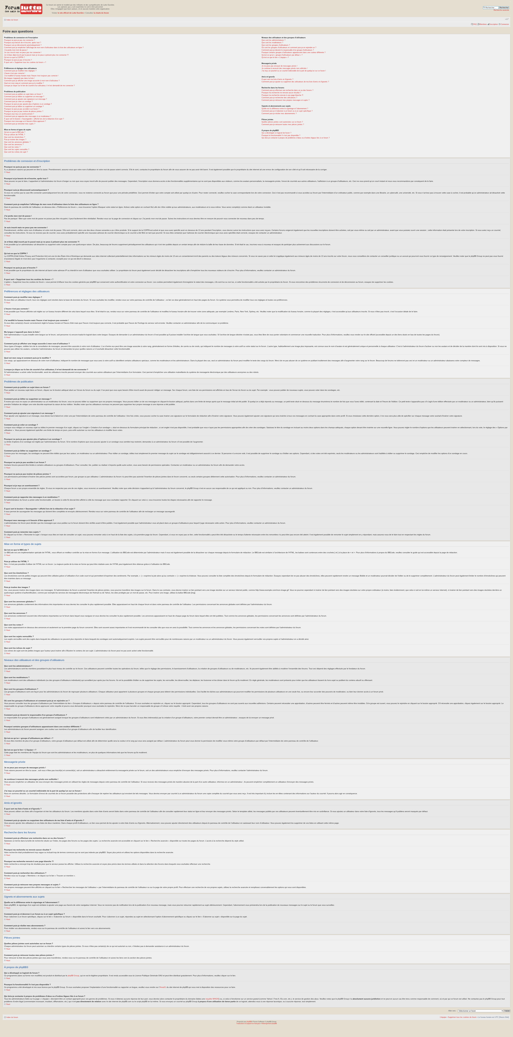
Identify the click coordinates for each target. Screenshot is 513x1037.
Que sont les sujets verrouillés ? (16, 149)
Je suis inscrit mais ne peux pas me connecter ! (22, 52)
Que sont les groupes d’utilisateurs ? (276, 45)
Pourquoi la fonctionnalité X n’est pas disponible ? (281, 135)
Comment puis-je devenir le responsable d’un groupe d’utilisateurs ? (288, 50)
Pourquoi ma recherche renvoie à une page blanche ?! (282, 95)
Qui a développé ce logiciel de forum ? (276, 133)
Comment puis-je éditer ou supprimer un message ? (24, 97)
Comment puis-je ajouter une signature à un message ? (25, 99)
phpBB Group (73, 975)
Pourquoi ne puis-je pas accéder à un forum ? (21, 109)
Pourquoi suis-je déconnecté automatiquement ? (22, 45)
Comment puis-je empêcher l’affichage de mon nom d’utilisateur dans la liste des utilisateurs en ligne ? (43, 47)
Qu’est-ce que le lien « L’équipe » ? (275, 57)
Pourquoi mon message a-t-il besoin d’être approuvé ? (25, 121)
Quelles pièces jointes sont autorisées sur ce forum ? (282, 122)
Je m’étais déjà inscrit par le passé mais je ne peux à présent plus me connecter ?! (36, 55)
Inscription (494, 24)
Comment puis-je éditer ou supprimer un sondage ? (24, 106)
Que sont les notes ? (12, 147)
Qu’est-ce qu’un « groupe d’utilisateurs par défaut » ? (282, 55)
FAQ (475, 24)
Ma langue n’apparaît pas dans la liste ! (19, 78)
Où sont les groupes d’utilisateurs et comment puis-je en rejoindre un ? (289, 47)
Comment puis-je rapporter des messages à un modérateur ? (27, 116)
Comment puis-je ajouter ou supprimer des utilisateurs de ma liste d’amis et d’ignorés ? (295, 82)
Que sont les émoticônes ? (14, 137)
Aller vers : (452, 1011)
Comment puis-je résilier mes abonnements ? (279, 113)
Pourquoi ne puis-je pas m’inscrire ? (18, 60)
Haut (8, 172)
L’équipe (443, 1017)
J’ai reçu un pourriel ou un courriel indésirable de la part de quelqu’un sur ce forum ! (294, 71)
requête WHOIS (212, 999)
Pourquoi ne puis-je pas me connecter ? (19, 40)
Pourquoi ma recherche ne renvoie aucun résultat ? (281, 93)
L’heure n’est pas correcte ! (14, 73)
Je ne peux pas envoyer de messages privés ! (279, 66)
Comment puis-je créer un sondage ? (18, 101)
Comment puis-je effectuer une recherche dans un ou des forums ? (287, 90)
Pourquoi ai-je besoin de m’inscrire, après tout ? (22, 43)
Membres (483, 24)
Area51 (163, 987)
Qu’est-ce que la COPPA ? (14, 57)
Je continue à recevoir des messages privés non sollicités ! (285, 68)
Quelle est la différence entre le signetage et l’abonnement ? (285, 109)
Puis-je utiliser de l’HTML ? (14, 135)
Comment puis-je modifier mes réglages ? (20, 71)
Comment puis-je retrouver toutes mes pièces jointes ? (283, 124)
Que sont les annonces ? (14, 144)
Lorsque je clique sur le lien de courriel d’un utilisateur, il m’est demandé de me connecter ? (39, 86)
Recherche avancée (501, 10)
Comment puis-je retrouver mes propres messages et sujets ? (285, 100)
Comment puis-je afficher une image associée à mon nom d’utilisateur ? (32, 81)
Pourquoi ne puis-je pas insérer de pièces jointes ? (23, 111)
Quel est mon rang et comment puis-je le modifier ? (24, 83)
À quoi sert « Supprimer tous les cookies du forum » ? (25, 62)
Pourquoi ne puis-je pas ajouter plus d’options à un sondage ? (28, 104)
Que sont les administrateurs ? (273, 40)
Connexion (505, 24)
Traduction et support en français (248, 1023)
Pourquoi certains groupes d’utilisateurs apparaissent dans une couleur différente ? (293, 52)
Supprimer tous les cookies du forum (462, 1017)
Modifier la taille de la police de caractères (507, 19)
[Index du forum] (23, 8)
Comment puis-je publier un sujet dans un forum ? (23, 94)
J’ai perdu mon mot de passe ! (16, 50)
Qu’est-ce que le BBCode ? (14, 132)
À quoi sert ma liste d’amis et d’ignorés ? (277, 79)
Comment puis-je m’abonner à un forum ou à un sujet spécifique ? (287, 111)
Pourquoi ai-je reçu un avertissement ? (19, 114)
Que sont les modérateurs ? (272, 43)
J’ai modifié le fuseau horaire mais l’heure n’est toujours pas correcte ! (31, 76)
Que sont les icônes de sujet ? (16, 152)
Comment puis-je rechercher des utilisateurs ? (279, 98)
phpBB (248, 1022)
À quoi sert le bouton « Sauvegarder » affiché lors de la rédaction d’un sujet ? (34, 119)
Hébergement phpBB (269, 1023)
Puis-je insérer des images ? (15, 140)
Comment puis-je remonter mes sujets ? (19, 124)
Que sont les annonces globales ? (17, 142)
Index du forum (12, 20)
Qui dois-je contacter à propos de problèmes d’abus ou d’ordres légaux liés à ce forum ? (296, 138)
